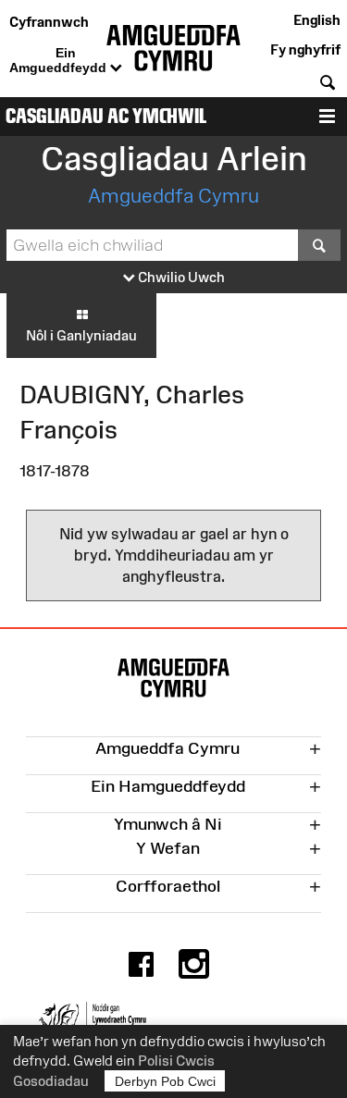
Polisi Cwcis (176, 1060)
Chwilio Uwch (180, 277)
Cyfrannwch (49, 22)
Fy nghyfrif (305, 49)
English (317, 20)
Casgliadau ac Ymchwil (106, 116)
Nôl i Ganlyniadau (81, 335)
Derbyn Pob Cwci (165, 1081)
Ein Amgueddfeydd (59, 60)
